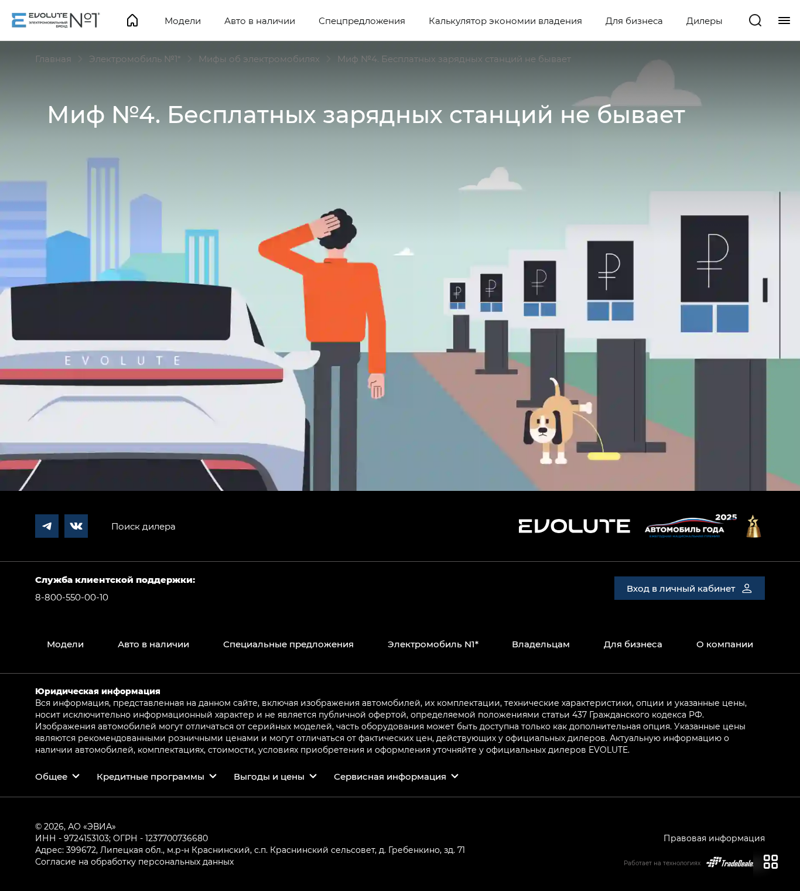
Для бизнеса (634, 20)
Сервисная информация (390, 776)
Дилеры (704, 20)
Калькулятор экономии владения (505, 20)
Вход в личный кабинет (681, 588)
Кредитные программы (150, 776)
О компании (724, 644)
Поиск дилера (143, 526)
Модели (183, 20)
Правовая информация (714, 838)
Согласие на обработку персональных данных (134, 861)
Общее (51, 776)
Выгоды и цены (269, 776)
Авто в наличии (259, 20)
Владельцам (541, 644)
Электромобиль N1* (433, 644)
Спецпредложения (362, 20)
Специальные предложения (288, 644)
